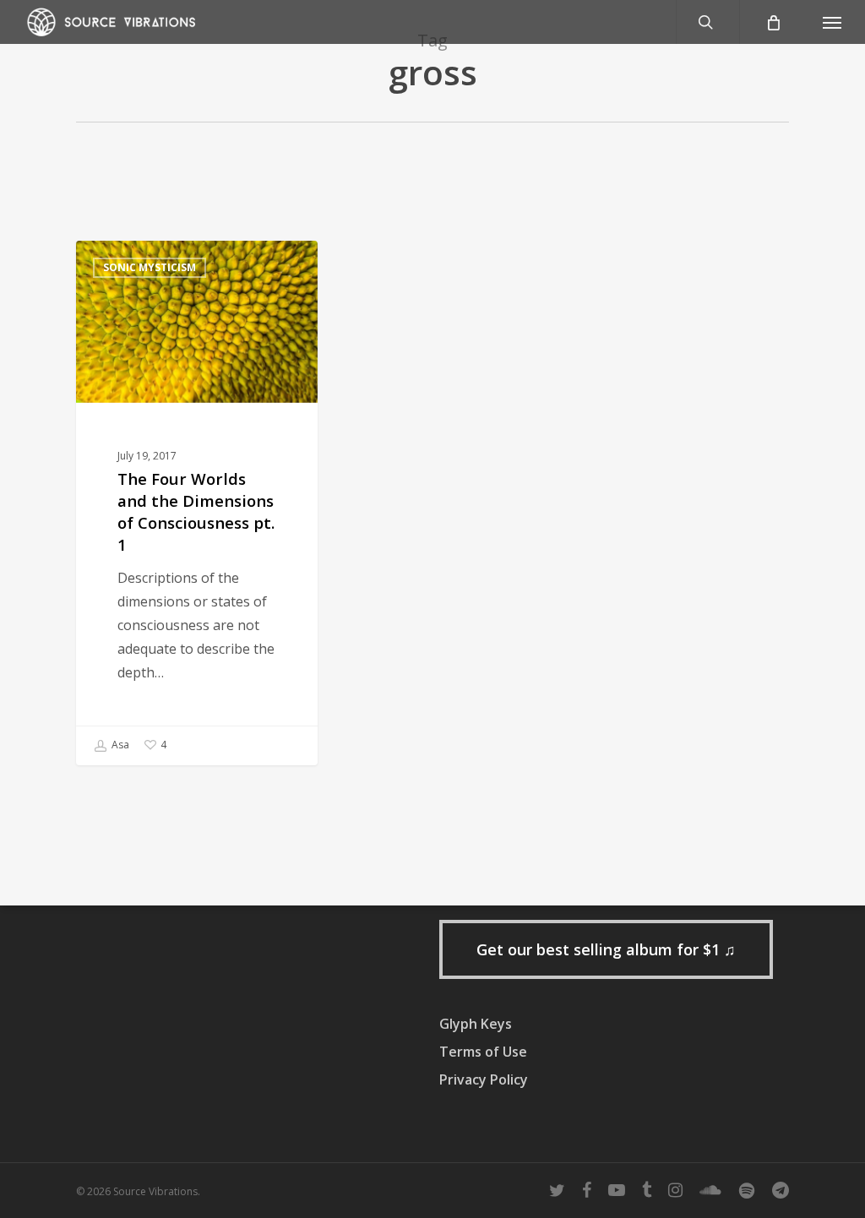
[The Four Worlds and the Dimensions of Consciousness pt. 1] (197, 503)
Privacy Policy (483, 1079)
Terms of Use (483, 1051)
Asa (119, 744)
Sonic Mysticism (149, 267)
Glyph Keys (475, 1023)
